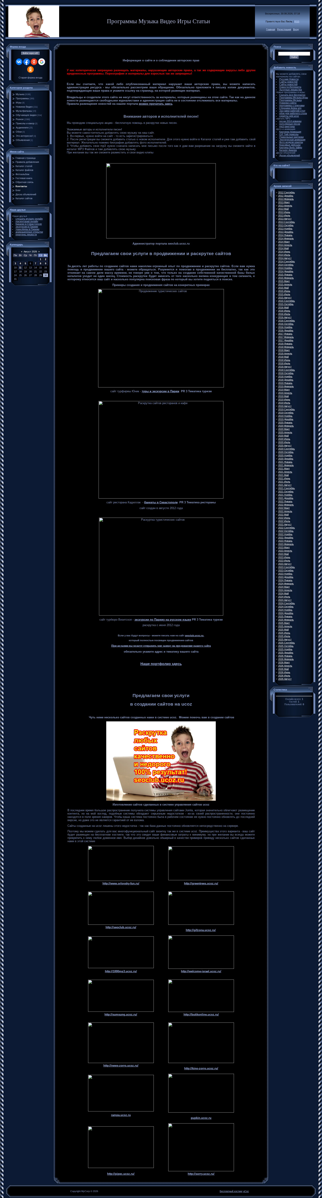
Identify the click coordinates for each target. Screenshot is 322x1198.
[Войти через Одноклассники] (30, 69)
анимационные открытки (29, 232)
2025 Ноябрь (285, 649)
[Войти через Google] (41, 61)
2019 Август (285, 406)
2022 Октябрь (286, 531)
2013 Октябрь (286, 225)
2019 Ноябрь (285, 416)
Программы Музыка (290, 100)
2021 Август (285, 485)
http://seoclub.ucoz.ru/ (121, 927)
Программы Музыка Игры (293, 97)
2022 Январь (285, 501)
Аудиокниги (22, 127)
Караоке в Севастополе (29, 224)
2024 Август (285, 600)
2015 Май (283, 287)
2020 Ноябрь (285, 455)
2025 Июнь (284, 633)
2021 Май (283, 475)
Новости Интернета (290, 87)
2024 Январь (285, 580)
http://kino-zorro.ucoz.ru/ (201, 1068)
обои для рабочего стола (293, 113)
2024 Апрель (285, 590)
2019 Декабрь (285, 419)
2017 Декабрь (285, 340)
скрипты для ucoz (289, 116)
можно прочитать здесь (156, 103)
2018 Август (285, 366)
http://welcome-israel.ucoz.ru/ (201, 971)
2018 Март (284, 350)
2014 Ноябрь (285, 268)
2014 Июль (284, 255)
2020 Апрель (285, 432)
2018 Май (283, 356)
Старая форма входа (30, 77)
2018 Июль (284, 363)
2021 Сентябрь (286, 488)
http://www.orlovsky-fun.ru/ (121, 883)
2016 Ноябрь (285, 327)
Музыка (20, 94)
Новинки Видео (24, 106)
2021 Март (284, 468)
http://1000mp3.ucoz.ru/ (121, 971)
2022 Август (285, 524)
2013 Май (283, 209)
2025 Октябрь (286, 646)
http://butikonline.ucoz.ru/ (201, 1014)
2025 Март (284, 623)
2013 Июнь (284, 212)
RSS (296, 21)
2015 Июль (284, 294)
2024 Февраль (286, 583)
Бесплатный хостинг (231, 1191)
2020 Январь (285, 422)
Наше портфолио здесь (161, 664)
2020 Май (283, 435)
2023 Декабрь (285, 577)
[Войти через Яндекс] (34, 62)
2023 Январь (285, 541)
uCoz (246, 1191)
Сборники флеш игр (290, 108)
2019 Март (284, 389)
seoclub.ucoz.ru (194, 635)
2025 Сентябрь (286, 642)
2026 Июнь (284, 672)
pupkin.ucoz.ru (201, 1118)
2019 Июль (284, 402)
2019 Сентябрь (286, 409)
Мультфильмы (24, 111)
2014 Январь (285, 235)
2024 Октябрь (286, 606)
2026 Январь (285, 656)
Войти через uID (30, 53)
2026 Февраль (286, 659)
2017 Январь (285, 333)
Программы (22, 98)
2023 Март (284, 547)
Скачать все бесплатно (292, 95)
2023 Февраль (286, 544)
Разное (20, 119)
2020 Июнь (284, 439)
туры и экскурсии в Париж (160, 391)
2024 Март (284, 587)
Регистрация (284, 29)
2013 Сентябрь (286, 222)
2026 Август (285, 679)
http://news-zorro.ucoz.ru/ (120, 1065)
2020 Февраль (286, 425)
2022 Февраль (286, 504)
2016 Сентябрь (286, 320)
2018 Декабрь (285, 379)
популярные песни (289, 123)
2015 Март (284, 281)
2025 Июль (284, 636)
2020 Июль (284, 442)
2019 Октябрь (286, 412)
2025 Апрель (285, 626)
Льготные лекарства (290, 89)
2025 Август (285, 639)
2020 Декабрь (285, 458)
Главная (270, 29)
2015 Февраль (286, 278)
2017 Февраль (286, 337)
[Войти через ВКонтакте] (19, 62)
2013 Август (285, 218)
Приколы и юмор (25, 123)
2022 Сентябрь (286, 527)
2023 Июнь (284, 557)
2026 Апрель (285, 665)
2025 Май (283, 629)
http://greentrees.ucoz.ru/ (201, 883)
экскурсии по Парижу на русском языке (162, 619)
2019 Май (283, 396)
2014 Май (283, 248)
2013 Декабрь (285, 232)
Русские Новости (289, 79)
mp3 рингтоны (287, 126)
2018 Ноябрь (285, 376)
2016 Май (283, 307)
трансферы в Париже (27, 229)
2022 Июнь (284, 517)
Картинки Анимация (290, 131)
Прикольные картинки (291, 137)
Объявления (23, 140)
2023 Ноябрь (285, 573)
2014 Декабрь (285, 271)
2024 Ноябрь (285, 610)
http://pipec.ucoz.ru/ (120, 1173)
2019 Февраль (286, 386)
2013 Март (284, 202)
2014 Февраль (286, 238)
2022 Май (283, 514)
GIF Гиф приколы (289, 134)
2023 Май (283, 554)
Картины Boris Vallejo (290, 147)
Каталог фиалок (288, 150)
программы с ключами (291, 105)
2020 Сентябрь (286, 448)
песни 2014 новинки (290, 121)
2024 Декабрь (285, 613)
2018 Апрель (285, 353)
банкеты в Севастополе (161, 502)
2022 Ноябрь (285, 534)
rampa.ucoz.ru (121, 1115)
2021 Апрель (285, 471)
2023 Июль (284, 560)
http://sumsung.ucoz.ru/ (120, 1014)
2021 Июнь (284, 478)
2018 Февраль (286, 347)
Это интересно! (24, 136)
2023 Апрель (285, 550)
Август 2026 (30, 251)
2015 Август (285, 297)
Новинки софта (287, 102)
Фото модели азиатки (291, 142)
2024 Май (283, 593)
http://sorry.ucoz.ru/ (201, 1173)
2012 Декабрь (285, 195)
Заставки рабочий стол (292, 110)
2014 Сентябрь (286, 261)
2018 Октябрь (286, 373)
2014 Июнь (284, 251)
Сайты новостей (288, 81)
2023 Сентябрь (286, 567)
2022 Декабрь (285, 537)
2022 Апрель (285, 511)
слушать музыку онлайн (29, 218)
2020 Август (285, 445)
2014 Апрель (285, 245)
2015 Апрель (285, 284)
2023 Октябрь (286, 570)
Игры (18, 102)
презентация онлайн (27, 221)
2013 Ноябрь (285, 228)
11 (20, 267)
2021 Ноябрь (285, 494)
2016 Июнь (284, 310)
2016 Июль (284, 314)
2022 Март (284, 508)
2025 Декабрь (285, 652)
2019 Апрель (285, 393)
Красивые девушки (290, 145)
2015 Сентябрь (286, 301)
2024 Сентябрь (286, 603)
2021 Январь (285, 462)
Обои (19, 131)
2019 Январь (285, 383)
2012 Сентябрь (286, 192)
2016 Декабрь (285, 330)
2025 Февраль (286, 619)
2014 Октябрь (286, 264)
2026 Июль (284, 675)
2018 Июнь (284, 360)
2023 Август (285, 564)
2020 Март (284, 429)
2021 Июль (284, 481)
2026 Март (284, 662)
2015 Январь (285, 274)
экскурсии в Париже (27, 226)
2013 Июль (284, 215)
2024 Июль (284, 596)
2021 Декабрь (285, 498)
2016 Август (285, 317)
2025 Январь (285, 616)
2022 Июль (284, 521)
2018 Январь (285, 343)
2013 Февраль (286, 199)
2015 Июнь (284, 291)
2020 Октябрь (286, 452)
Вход (296, 29)
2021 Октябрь (286, 491)
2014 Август (285, 258)
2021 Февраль (286, 465)
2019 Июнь (284, 399)
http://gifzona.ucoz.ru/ (201, 930)
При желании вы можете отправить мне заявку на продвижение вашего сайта (161, 645)
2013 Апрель (285, 205)
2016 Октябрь (286, 324)
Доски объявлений (289, 155)
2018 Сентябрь (286, 370)
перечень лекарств (26, 234)
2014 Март (284, 241)
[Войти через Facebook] (26, 62)
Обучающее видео (26, 115)
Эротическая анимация (292, 139)
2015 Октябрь (286, 304)
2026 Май (283, 669)
